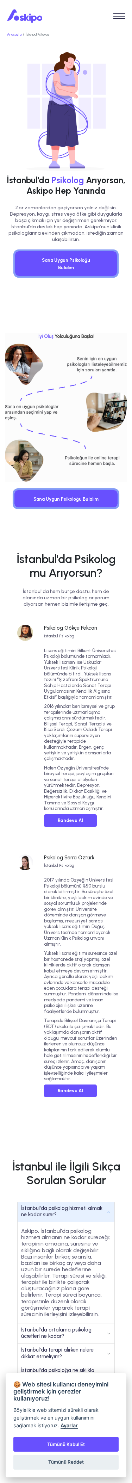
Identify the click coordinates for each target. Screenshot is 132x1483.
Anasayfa (14, 34)
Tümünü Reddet (66, 1462)
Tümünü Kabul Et (66, 1444)
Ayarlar (69, 1425)
